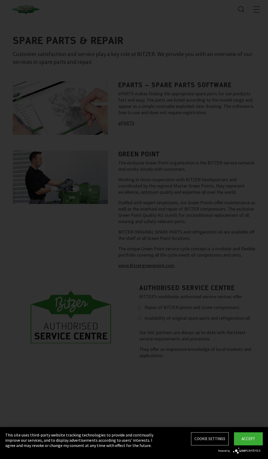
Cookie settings (209, 438)
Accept (248, 438)
